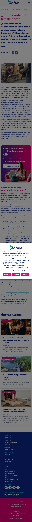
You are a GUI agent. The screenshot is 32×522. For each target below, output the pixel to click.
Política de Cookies (22, 270)
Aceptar (25, 274)
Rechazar (7, 274)
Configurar (16, 274)
